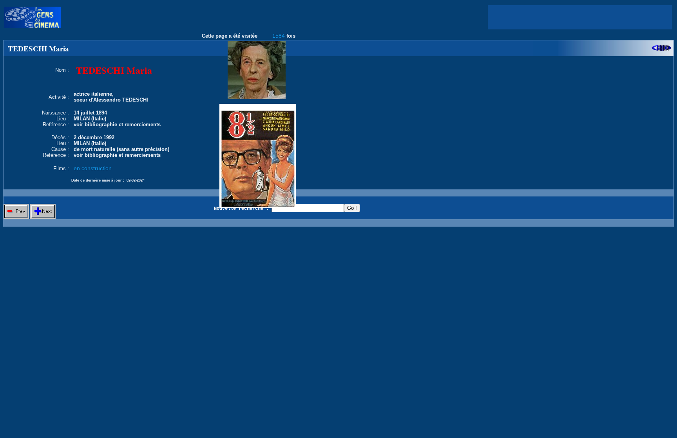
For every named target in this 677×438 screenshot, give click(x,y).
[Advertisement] (580, 17)
